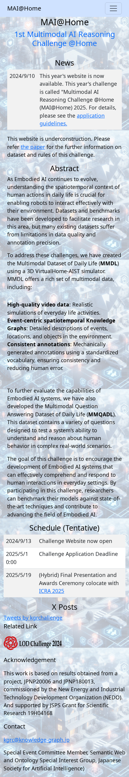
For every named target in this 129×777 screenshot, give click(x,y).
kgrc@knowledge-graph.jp (37, 739)
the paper (33, 146)
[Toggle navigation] (113, 8)
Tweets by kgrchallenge (33, 617)
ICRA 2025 (51, 590)
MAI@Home (24, 8)
